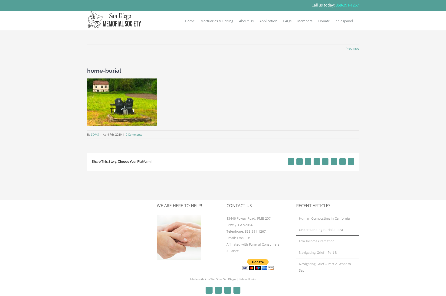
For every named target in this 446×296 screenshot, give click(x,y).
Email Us (243, 238)
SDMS (95, 135)
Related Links (247, 279)
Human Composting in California (324, 218)
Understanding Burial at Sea (321, 230)
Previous (352, 48)
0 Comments (134, 135)
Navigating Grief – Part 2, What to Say (325, 267)
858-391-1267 (255, 231)
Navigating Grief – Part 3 (318, 252)
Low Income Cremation (316, 241)
